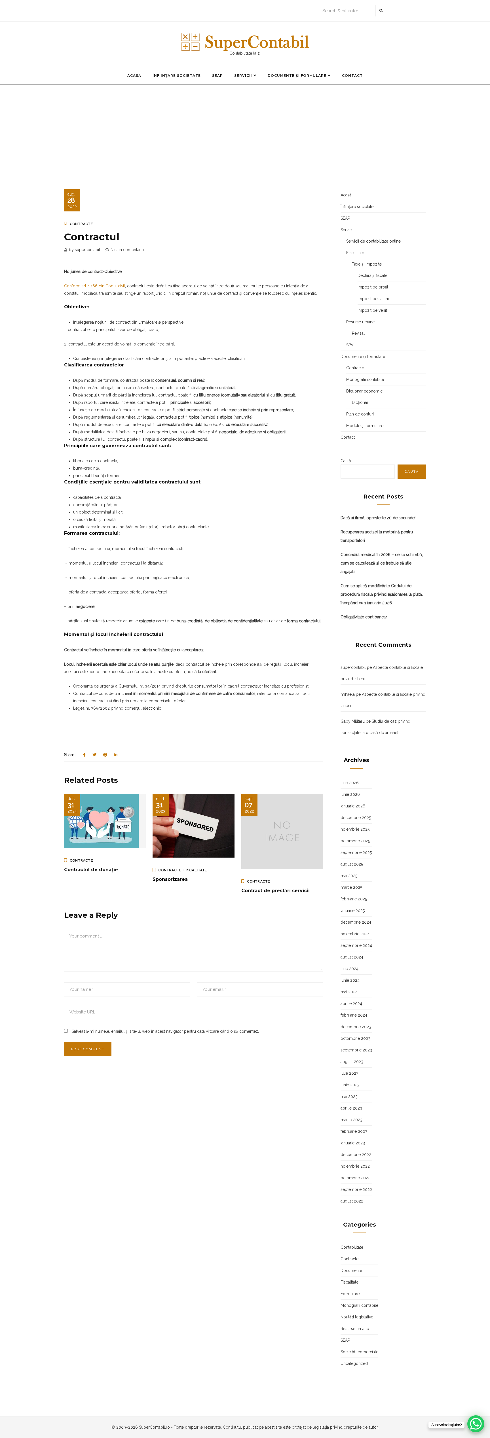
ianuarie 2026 (353, 806)
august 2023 (352, 1061)
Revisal (358, 333)
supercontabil (353, 667)
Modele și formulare (364, 425)
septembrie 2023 (356, 1050)
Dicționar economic (364, 391)
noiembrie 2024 (355, 934)
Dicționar (360, 402)
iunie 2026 (350, 794)
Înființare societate (177, 75)
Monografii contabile (365, 379)
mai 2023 (349, 1096)
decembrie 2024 (356, 922)
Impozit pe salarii (373, 298)
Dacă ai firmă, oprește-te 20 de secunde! (378, 518)
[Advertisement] (245, 127)
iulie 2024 (349, 968)
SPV (350, 345)
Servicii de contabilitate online (373, 241)
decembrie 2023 (356, 1027)
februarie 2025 (354, 899)
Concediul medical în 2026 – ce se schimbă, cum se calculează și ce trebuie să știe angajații (382, 563)
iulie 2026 (350, 782)
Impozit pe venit (372, 310)
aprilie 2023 (351, 1108)
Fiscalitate (195, 870)
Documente (351, 1270)
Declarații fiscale (372, 275)
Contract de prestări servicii (275, 890)
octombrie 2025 (355, 841)
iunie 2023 (350, 1085)
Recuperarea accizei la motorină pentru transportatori (377, 536)
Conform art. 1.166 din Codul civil (94, 286)
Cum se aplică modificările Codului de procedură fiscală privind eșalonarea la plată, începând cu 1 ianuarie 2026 (382, 594)
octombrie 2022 (355, 1178)
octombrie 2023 (355, 1038)
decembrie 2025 (356, 817)
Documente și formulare (297, 75)
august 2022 (352, 1201)
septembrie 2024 (356, 945)
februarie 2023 (354, 1131)
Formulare (350, 1293)
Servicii (243, 75)
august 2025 (352, 864)
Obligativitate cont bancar (364, 617)
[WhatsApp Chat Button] (475, 1423)
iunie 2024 (350, 980)
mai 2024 (349, 992)
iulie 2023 (349, 1073)
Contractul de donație (91, 869)
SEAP (217, 75)
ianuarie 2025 (353, 910)
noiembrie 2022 (355, 1166)
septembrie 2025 (356, 852)
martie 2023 (351, 1119)
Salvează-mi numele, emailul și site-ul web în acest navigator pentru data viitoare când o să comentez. (165, 1031)
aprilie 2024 (351, 1003)
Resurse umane (360, 322)
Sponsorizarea (170, 879)
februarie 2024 (354, 1015)
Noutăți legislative (357, 1317)
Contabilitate (352, 1247)
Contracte (81, 224)
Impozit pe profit (373, 287)
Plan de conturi (360, 414)
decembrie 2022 (356, 1154)
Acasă (134, 75)
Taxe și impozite (367, 264)
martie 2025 (351, 887)
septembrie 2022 (356, 1189)
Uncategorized (354, 1363)
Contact (352, 75)
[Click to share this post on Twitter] (94, 754)
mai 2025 (349, 875)
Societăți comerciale (359, 1352)
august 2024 (352, 957)
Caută (346, 461)
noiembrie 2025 (355, 829)
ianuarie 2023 (353, 1143)
